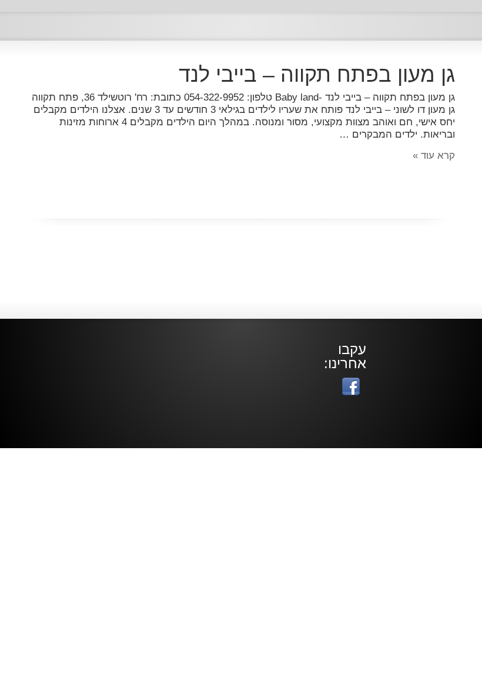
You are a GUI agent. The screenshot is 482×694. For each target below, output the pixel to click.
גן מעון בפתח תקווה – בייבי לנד (317, 74)
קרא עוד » (434, 155)
